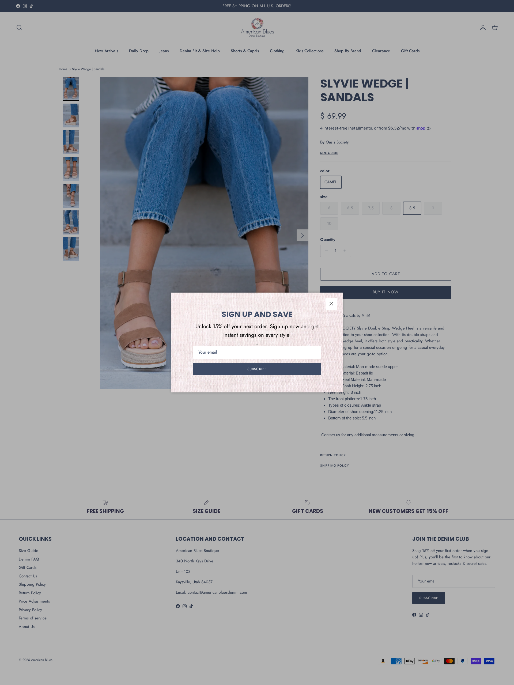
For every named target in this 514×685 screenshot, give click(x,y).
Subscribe (256, 369)
